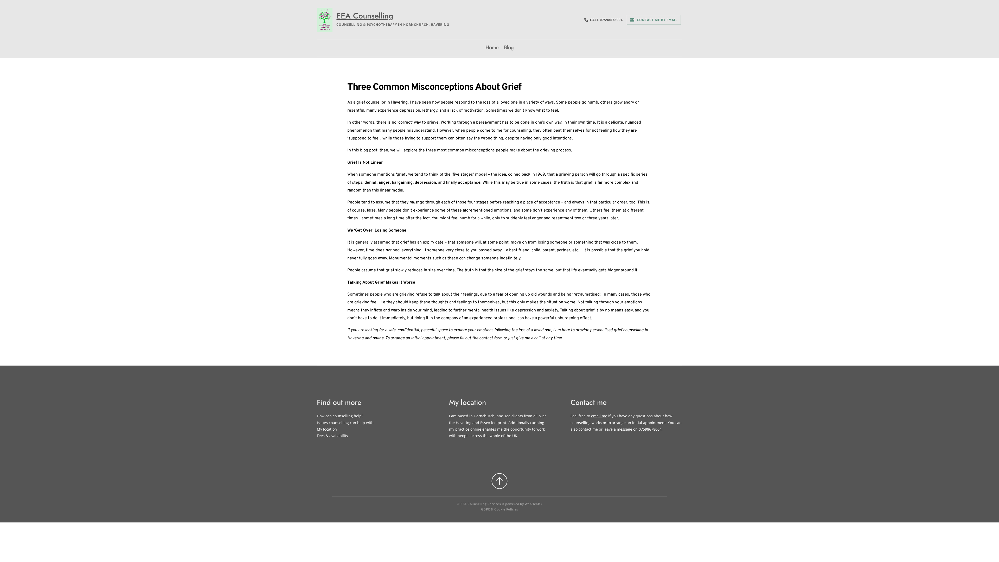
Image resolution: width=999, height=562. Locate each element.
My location (327, 429)
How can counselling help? (340, 415)
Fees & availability (332, 435)
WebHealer (533, 504)
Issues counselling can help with (345, 422)
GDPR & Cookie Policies (499, 509)
